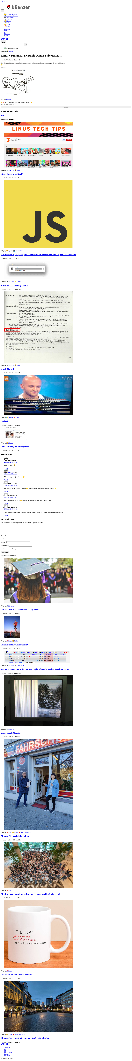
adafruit (8, 99)
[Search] (25, 44)
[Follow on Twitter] (2, 39)
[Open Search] (3, 41)
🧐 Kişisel (15, 641)
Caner (10, 472)
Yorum (3, 536)
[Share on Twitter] (2, 116)
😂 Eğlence (9, 51)
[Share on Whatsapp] (4, 116)
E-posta (3, 542)
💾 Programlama (18, 251)
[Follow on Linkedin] (7, 39)
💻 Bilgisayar (10, 170)
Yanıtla (6, 468)
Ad (2, 539)
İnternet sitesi (4, 545)
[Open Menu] (2, 10)
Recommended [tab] (12, 555)
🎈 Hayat (16, 417)
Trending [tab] (3, 555)
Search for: (4, 45)
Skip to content (5, 1)
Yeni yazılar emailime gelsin (11, 549)
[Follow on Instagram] (4, 39)
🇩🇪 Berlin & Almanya (25, 832)
